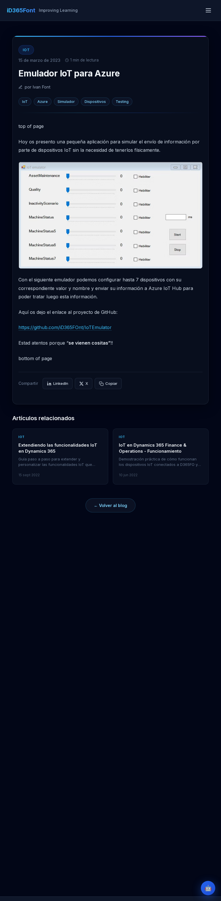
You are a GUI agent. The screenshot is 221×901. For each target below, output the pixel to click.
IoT (25, 101)
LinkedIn (60, 383)
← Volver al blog (110, 505)
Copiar (111, 383)
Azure (42, 101)
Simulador (66, 101)
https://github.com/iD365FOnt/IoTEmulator (65, 327)
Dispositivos (95, 101)
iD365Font (21, 10)
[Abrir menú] (208, 10)
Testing (122, 101)
